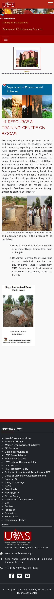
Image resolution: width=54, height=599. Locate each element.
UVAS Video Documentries (19, 499)
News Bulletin (12, 492)
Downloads (11, 489)
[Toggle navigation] (6, 39)
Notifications (12, 516)
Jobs (7, 502)
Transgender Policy (15, 520)
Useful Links (11, 465)
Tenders (9, 506)
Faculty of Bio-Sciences (15, 22)
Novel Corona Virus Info (18, 438)
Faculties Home (7, 18)
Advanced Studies (14, 441)
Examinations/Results (16, 451)
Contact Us (11, 513)
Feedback (10, 509)
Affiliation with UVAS (16, 458)
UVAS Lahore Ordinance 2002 (20, 462)
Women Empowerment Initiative (22, 445)
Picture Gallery (13, 496)
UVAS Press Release (15, 455)
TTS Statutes (11, 448)
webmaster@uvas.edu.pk (19, 553)
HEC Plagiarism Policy (16, 468)
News (8, 485)
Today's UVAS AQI (14, 482)
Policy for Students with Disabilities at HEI (27, 472)
